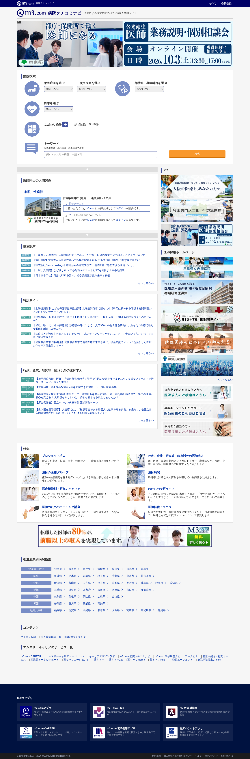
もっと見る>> (146, 283)
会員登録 (226, 3)
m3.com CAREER (31, 656)
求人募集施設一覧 (51, 636)
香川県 (72, 603)
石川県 (87, 582)
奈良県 (130, 589)
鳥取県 (58, 596)
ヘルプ (198, 756)
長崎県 (87, 610)
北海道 (58, 569)
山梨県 (116, 582)
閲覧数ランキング (75, 636)
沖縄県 (162, 610)
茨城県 (58, 575)
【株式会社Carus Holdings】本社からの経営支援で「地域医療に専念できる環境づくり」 (84, 265)
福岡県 (58, 610)
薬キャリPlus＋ (158, 659)
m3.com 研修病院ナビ (167, 656)
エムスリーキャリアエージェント (65, 656)
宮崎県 (130, 610)
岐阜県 (145, 582)
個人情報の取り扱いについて (178, 756)
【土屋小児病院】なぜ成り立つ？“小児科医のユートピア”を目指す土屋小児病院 (78, 270)
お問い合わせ (211, 756)
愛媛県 (87, 603)
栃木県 (72, 575)
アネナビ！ (191, 656)
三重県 (58, 589)
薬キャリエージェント (76, 659)
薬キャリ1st (116, 659)
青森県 (72, 569)
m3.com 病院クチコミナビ (135, 656)
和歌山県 (146, 589)
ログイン (212, 3)
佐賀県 (72, 610)
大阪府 (101, 589)
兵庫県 (116, 589)
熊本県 (101, 610)
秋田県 (116, 569)
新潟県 (58, 582)
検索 (197, 153)
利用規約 (156, 756)
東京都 (130, 575)
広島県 (101, 596)
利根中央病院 (34, 192)
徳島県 (58, 603)
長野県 (130, 582)
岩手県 (87, 569)
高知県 (101, 603)
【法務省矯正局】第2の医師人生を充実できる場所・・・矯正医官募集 (76, 387)
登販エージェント (182, 659)
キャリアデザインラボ (102, 656)
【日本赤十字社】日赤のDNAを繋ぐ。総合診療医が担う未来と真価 (71, 275)
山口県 (116, 596)
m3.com (90, 208)
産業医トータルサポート (45, 659)
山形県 (130, 569)
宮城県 (101, 569)
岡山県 (87, 596)
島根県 (72, 596)
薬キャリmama (136, 659)
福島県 (145, 569)
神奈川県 (146, 575)
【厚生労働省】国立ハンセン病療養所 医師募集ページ (67, 402)
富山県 (72, 582)
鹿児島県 (146, 610)
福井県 (101, 582)
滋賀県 (72, 589)
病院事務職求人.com (209, 659)
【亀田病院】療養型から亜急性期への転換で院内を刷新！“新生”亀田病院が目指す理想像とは (86, 260)
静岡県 (159, 582)
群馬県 (87, 575)
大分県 (116, 610)
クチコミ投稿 (28, 636)
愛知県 (174, 582)
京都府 (87, 589)
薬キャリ (99, 659)
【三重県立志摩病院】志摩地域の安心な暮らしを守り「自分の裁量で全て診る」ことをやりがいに (89, 254)
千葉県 (116, 575)
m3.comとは (227, 756)
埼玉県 (101, 575)
